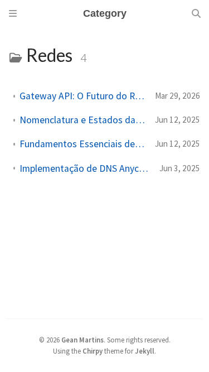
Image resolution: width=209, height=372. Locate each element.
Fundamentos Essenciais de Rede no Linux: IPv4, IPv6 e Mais (83, 144)
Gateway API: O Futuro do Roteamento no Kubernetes (83, 96)
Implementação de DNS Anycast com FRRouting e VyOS (85, 168)
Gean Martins (82, 339)
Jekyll (144, 350)
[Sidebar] (13, 13)
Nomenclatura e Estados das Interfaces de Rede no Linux (83, 120)
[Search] (196, 13)
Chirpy (92, 350)
